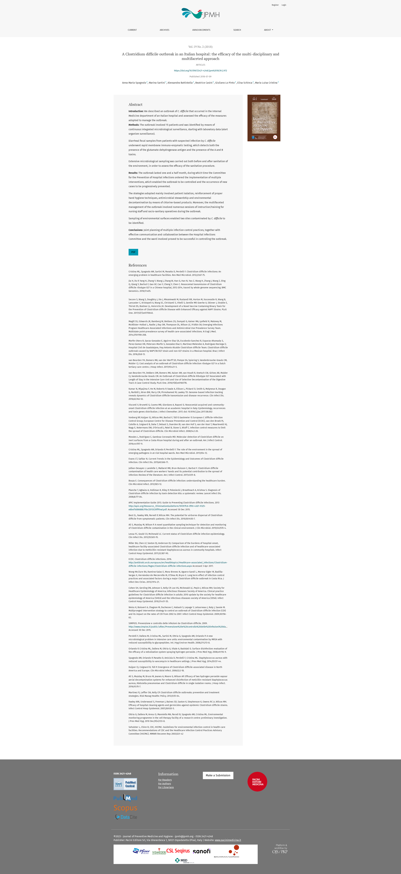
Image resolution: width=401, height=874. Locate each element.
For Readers (165, 779)
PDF (133, 252)
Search (237, 30)
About (267, 30)
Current (132, 30)
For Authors (164, 783)
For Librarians (166, 787)
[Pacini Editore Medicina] (257, 781)
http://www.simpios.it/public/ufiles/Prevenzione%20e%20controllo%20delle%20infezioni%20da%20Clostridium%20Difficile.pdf (193, 626)
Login (284, 5)
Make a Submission (218, 775)
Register (275, 5)
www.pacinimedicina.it (228, 840)
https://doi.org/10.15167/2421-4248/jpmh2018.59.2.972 (200, 70)
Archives (164, 30)
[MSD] (184, 860)
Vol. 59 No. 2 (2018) (200, 47)
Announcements (201, 30)
